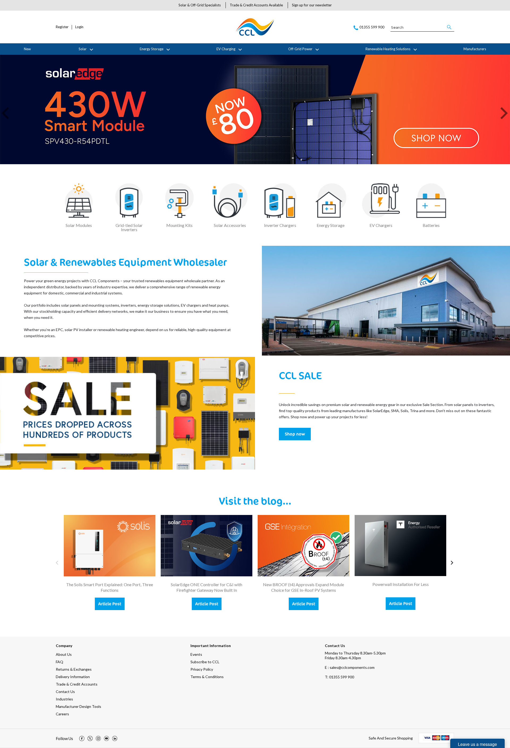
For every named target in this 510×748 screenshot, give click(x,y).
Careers (62, 714)
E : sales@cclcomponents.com (350, 667)
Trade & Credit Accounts (76, 684)
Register (62, 27)
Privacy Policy (201, 669)
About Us (64, 654)
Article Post (109, 604)
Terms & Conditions (207, 676)
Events (196, 654)
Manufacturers (475, 49)
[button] (449, 27)
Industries (64, 699)
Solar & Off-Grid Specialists (199, 5)
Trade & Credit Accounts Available (256, 5)
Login (79, 27)
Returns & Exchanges (74, 669)
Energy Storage (151, 49)
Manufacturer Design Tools (78, 706)
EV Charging (225, 49)
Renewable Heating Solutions (388, 49)
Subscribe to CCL (204, 662)
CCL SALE (300, 375)
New (27, 49)
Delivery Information (73, 676)
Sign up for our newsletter (312, 5)
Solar (83, 49)
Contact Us (65, 691)
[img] (81, 738)
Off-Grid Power (300, 49)
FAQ (59, 662)
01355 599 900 (339, 677)
